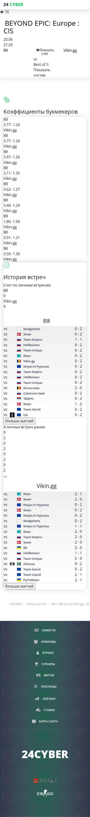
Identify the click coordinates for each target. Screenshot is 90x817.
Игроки (48, 653)
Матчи (48, 675)
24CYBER (15, 604)
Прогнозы (48, 687)
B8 (5, 50)
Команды (48, 642)
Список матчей (36, 604)
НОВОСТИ (48, 630)
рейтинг (49, 699)
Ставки (49, 710)
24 (13, 4)
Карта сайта (48, 721)
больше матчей (19, 420)
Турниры (48, 664)
